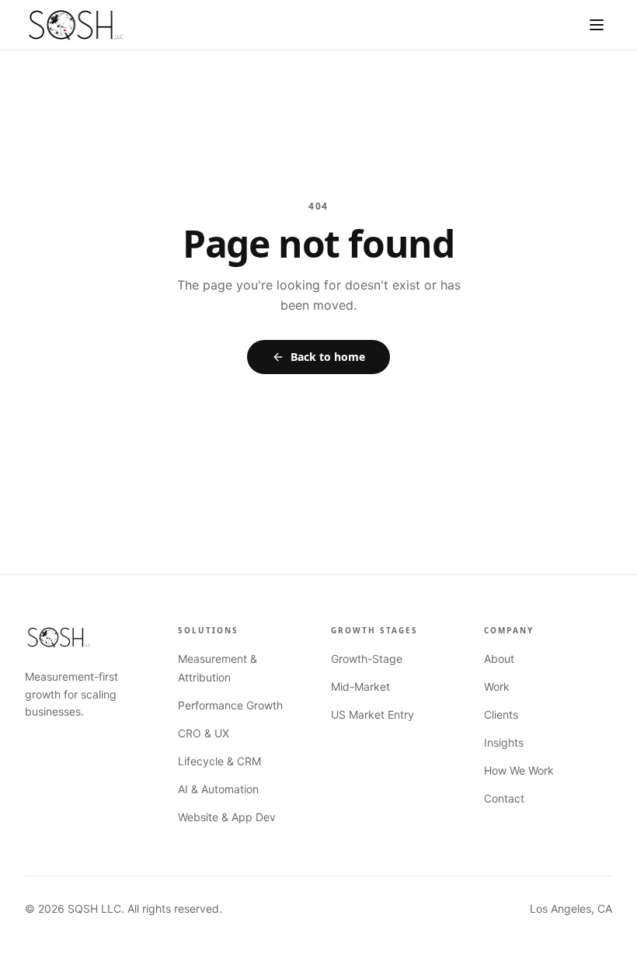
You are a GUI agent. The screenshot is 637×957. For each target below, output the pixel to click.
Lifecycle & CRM (219, 761)
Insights (504, 742)
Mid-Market (360, 686)
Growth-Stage (366, 658)
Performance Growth (230, 705)
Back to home (328, 356)
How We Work (519, 770)
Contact (504, 798)
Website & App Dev (227, 817)
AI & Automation (218, 789)
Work (497, 686)
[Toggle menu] (596, 24)
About (499, 658)
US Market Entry (372, 714)
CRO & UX (203, 733)
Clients (501, 714)
